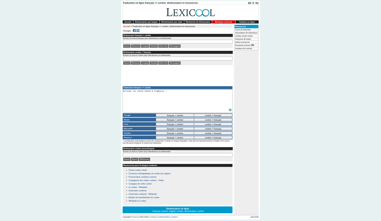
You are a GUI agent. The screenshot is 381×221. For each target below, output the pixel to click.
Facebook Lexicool (243, 45)
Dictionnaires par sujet (171, 22)
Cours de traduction (243, 30)
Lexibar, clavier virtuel (244, 36)
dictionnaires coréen (194, 211)
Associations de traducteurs (246, 33)
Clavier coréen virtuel (138, 170)
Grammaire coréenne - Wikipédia (143, 194)
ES (257, 3)
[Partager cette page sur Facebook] (134, 31)
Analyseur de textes (243, 39)
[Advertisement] (177, 75)
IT (253, 3)
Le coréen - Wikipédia (138, 187)
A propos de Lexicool (243, 48)
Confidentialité (163, 217)
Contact (153, 217)
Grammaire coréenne (138, 190)
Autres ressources (242, 42)
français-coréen (160, 211)
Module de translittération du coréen (144, 197)
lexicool (136, 217)
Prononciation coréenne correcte (142, 177)
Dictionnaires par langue (146, 22)
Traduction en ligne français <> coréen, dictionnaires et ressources (163, 26)
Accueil (127, 22)
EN (249, 3)
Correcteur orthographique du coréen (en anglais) (149, 173)
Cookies (173, 217)
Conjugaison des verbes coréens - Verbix (146, 180)
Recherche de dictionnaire (198, 22)
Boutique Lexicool (223, 22)
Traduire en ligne (247, 22)
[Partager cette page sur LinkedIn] (137, 31)
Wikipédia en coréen (137, 201)
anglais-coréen (176, 211)
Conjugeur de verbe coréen (140, 184)
